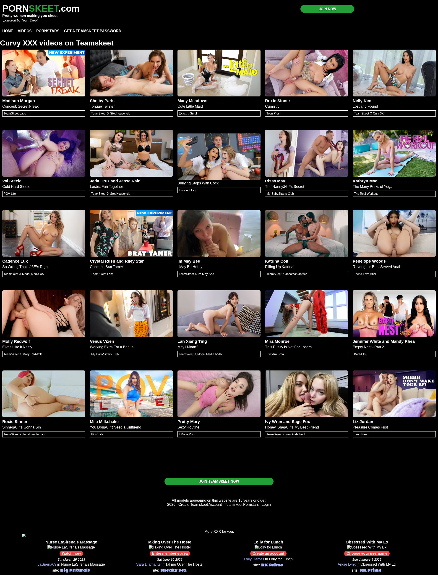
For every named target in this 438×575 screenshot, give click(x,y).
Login (266, 504)
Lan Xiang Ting (192, 341)
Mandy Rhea (403, 341)
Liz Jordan (363, 421)
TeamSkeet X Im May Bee (196, 274)
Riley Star (134, 261)
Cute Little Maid (190, 106)
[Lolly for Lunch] (268, 547)
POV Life (10, 193)
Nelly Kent (363, 100)
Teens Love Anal (365, 274)
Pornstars (48, 31)
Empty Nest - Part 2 (368, 347)
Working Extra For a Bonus (111, 347)
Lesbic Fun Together (106, 187)
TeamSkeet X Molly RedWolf (23, 354)
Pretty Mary (188, 421)
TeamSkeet (29, 20)
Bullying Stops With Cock (198, 183)
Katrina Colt (276, 261)
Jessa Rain (130, 181)
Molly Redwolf (16, 341)
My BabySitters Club (280, 193)
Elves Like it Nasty (17, 347)
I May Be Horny (189, 267)
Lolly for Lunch (268, 542)
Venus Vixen (102, 341)
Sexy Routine (188, 427)
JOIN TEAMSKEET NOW (219, 481)
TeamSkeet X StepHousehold (110, 113)
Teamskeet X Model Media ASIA (200, 354)
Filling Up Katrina (279, 267)
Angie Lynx (347, 564)
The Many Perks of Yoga (372, 187)
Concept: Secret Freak (20, 106)
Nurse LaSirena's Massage (71, 542)
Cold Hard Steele (16, 187)
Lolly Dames (254, 559)
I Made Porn (187, 434)
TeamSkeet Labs (15, 113)
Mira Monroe (277, 341)
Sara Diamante (148, 564)
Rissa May (275, 181)
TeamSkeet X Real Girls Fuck (286, 434)
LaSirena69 (46, 564)
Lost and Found (365, 106)
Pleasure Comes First (370, 427)
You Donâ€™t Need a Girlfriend (115, 427)
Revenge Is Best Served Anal (376, 267)
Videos (25, 31)
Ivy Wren (273, 421)
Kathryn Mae (365, 181)
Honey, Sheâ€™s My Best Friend (292, 427)
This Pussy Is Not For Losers (288, 347)
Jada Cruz (100, 181)
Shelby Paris (102, 100)
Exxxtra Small (188, 113)
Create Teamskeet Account (200, 504)
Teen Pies (273, 113)
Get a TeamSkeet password (92, 31)
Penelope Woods (369, 261)
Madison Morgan (18, 100)
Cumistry (272, 106)
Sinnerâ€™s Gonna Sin (21, 427)
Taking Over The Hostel (170, 542)
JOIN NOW (327, 9)
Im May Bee (188, 261)
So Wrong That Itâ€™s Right (25, 267)
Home (7, 31)
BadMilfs (360, 354)
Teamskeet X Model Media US (24, 274)
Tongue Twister (102, 106)
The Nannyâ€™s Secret (284, 187)
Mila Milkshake (104, 421)
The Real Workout (366, 193)
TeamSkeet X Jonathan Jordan (286, 274)
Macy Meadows (192, 100)
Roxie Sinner (277, 100)
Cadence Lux (15, 261)
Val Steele (11, 181)
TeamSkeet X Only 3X (369, 113)
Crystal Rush (102, 261)
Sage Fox (301, 421)
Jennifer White (367, 341)
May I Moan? (187, 347)
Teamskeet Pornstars (242, 504)
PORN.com (41, 8)
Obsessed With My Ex (367, 542)
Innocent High (188, 190)
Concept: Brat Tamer (106, 267)
